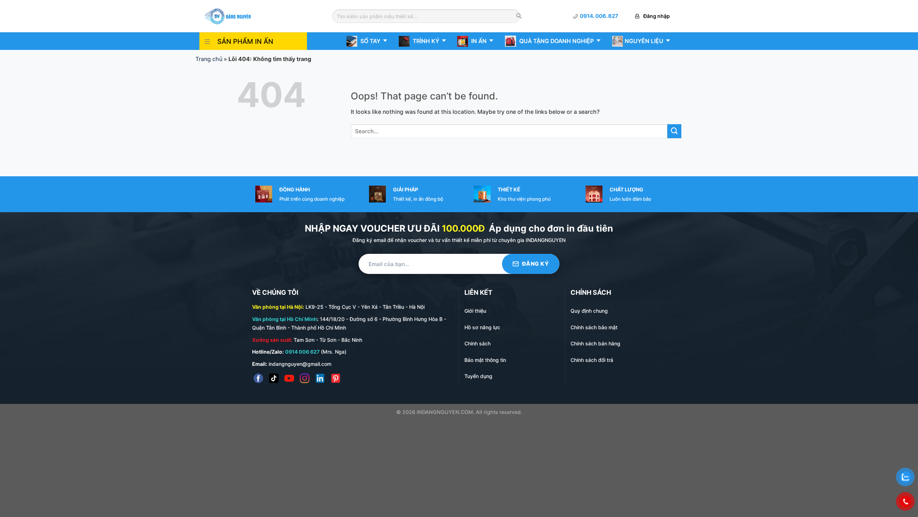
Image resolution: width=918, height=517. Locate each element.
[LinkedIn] (320, 378)
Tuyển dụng (478, 376)
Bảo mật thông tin (485, 360)
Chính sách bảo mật (594, 327)
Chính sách (477, 343)
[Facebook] (258, 378)
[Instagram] (304, 378)
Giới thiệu (475, 311)
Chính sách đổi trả (592, 360)
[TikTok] (274, 378)
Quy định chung (589, 311)
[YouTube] (289, 378)
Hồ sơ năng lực (482, 327)
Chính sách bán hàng (595, 343)
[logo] (228, 15)
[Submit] (674, 131)
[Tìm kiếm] (519, 16)
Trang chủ (208, 59)
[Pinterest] (335, 378)
